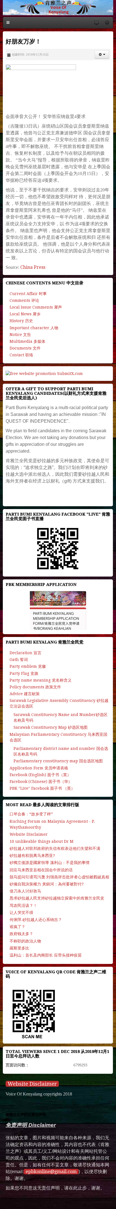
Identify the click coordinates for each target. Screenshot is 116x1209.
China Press (32, 267)
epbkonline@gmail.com (51, 1171)
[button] (102, 54)
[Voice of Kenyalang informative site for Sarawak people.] (58, 7)
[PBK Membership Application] (58, 610)
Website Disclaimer (32, 1084)
